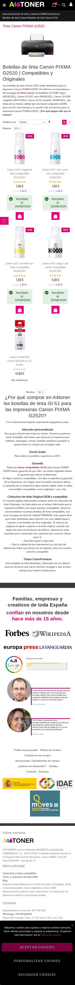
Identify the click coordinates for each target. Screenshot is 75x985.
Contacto (31, 771)
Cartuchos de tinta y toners (23, 14)
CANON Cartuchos (48, 14)
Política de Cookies (50, 750)
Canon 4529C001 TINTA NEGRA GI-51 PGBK (19, 360)
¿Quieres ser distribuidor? (32, 766)
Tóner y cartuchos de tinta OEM (20, 876)
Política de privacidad (26, 750)
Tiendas (53, 766)
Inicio (5, 14)
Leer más (61, 489)
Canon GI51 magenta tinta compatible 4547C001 (19, 173)
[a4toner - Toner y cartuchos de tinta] (26, 5)
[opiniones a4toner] (37, 705)
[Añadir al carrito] (20, 216)
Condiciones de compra (37, 755)
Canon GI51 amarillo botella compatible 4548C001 (19, 267)
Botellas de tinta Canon (14, 18)
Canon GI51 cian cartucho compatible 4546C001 (55, 173)
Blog (5, 880)
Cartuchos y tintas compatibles (19, 873)
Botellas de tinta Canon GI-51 (43, 18)
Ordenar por (9, 122)
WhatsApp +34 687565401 (17, 914)
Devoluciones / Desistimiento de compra (37, 760)
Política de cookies (50, 934)
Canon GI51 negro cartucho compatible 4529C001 (55, 267)
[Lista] (70, 122)
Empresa (44, 771)
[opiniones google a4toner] (37, 674)
